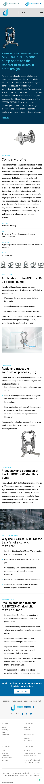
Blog (3, 732)
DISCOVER (5, 118)
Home (4, 727)
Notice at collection (7, 782)
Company (5, 730)
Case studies (28, 741)
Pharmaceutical (7, 758)
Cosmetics (5, 755)
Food (3, 751)
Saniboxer (27, 730)
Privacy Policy (24, 775)
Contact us (22, 691)
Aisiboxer (27, 727)
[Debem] (5, 12)
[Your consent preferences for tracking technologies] (40, 780)
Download (27, 738)
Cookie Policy (34, 775)
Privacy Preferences (11, 775)
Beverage (5, 753)
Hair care (5, 760)
